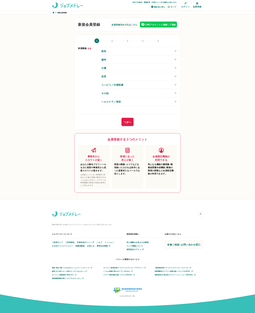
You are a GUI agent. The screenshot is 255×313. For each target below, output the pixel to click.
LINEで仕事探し (137, 2)
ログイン (185, 6)
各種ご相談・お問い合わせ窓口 (184, 244)
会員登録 (197, 6)
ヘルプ (99, 242)
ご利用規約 (70, 242)
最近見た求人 (159, 6)
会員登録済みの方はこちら (124, 24)
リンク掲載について (135, 245)
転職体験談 (80, 245)
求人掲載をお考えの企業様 (138, 242)
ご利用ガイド (155, 2)
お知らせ (90, 245)
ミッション (109, 242)
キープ (173, 6)
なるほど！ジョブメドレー (62, 245)
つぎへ (127, 122)
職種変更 (147, 2)
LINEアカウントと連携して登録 (160, 24)
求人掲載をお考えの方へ (169, 2)
